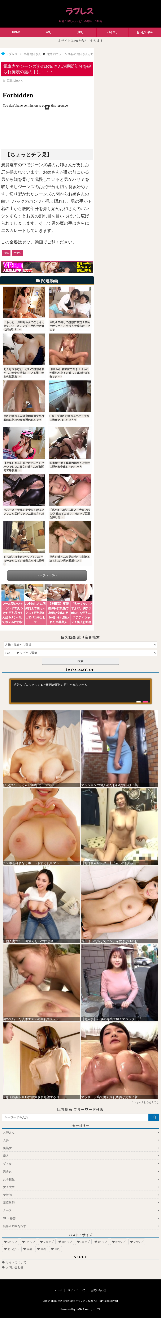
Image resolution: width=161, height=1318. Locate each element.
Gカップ (49, 1242)
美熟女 (7, 1148)
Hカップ (67, 1242)
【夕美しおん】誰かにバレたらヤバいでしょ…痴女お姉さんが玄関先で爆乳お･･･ (24, 466)
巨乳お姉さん (32, 54)
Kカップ (120, 1242)
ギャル (7, 1164)
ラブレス (12, 54)
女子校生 (9, 1179)
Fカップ (30, 1242)
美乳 (29, 1249)
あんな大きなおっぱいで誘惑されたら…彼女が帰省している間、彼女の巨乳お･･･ (24, 372)
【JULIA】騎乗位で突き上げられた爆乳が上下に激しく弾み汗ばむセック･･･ (69, 372)
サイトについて (16, 1262)
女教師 (7, 1195)
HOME (16, 32)
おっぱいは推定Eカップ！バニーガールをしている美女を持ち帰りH (24, 560)
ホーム (58, 1290)
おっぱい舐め (145, 32)
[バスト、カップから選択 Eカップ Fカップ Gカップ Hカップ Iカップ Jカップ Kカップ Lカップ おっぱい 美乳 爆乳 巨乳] (80, 653)
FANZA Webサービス (88, 1309)
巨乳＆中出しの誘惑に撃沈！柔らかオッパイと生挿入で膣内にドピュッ (69, 325)
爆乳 (80, 32)
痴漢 (6, 252)
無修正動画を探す (14, 1226)
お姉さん (9, 1132)
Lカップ (138, 1242)
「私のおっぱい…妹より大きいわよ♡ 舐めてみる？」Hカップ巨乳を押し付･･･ (69, 513)
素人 (6, 1156)
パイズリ (112, 32)
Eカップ (12, 1242)
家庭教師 (9, 1203)
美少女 (7, 1171)
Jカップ (102, 1242)
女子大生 (9, 1187)
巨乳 (48, 32)
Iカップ (85, 1242)
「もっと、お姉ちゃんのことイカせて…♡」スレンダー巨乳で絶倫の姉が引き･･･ (24, 325)
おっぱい (13, 1249)
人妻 (6, 1140)
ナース (7, 1210)
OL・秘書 (9, 1218)
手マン (17, 252)
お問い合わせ (14, 1267)
